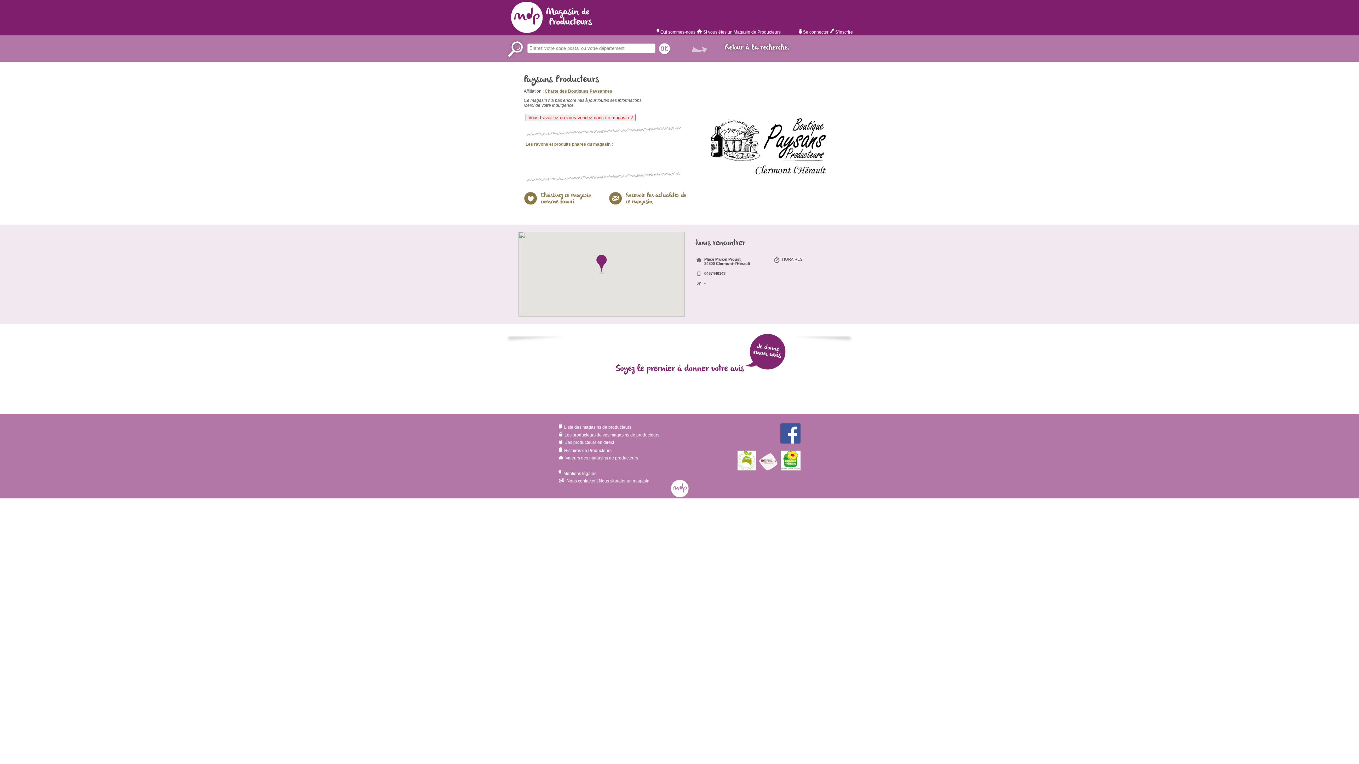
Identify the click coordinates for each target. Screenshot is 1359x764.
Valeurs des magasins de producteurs (601, 458)
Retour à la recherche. (757, 48)
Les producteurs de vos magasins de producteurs (611, 435)
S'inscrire (843, 32)
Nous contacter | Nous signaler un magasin (607, 481)
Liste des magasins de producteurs (597, 427)
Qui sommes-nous (677, 32)
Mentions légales (579, 473)
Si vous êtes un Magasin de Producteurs (742, 32)
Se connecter (815, 32)
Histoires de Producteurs (587, 450)
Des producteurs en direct (588, 442)
